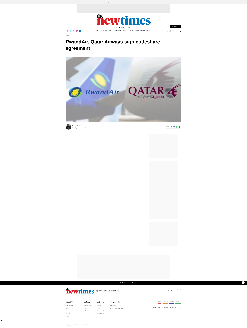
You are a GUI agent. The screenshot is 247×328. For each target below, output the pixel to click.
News (97, 30)
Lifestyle (178, 302)
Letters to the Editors (117, 308)
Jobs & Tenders (134, 30)
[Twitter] (70, 31)
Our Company (70, 305)
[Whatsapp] (177, 127)
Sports (110, 30)
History (68, 313)
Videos (124, 30)
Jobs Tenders (101, 311)
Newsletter (87, 305)
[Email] (67, 31)
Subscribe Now (175, 26)
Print (85, 308)
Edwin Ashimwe (78, 126)
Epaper (142, 30)
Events (148, 30)
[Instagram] (77, 31)
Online (99, 305)
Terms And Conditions (72, 311)
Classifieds (100, 313)
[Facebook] (73, 31)
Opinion (165, 302)
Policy (67, 308)
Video (155, 307)
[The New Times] (123, 25)
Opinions (104, 30)
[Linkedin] (80, 31)
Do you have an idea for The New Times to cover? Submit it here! (123, 2)
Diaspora (118, 30)
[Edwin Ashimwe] (68, 129)
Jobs (85, 311)
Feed (67, 316)
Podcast (178, 307)
